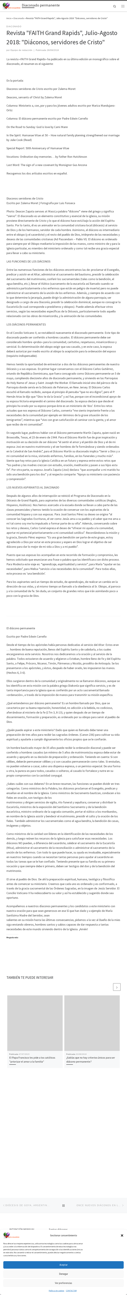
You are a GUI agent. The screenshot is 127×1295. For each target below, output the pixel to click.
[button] (122, 1235)
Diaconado (19, 18)
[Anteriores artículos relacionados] (109, 987)
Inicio (9, 18)
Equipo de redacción (21, 50)
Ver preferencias (63, 1283)
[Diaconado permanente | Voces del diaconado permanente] (11, 5)
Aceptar (64, 1264)
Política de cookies (56, 1290)
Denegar (63, 1273)
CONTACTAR (71, 1290)
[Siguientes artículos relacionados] (117, 987)
